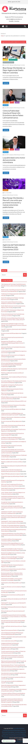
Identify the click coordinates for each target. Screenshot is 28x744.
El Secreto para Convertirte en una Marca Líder (12, 594)
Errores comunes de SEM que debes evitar (11, 333)
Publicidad (5, 105)
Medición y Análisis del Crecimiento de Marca (12, 372)
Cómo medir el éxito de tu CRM (8, 640)
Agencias (5, 59)
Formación (5, 102)
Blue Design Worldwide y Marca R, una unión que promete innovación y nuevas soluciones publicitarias (13, 202)
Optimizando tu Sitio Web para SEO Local (11, 582)
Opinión (17, 102)
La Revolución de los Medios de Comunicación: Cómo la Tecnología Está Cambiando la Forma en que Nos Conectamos (13, 451)
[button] (8, 741)
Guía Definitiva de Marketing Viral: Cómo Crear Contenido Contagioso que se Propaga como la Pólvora (13, 498)
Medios (11, 102)
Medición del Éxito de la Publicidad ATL (10, 459)
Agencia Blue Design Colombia (18, 65)
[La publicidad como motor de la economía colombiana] (14, 142)
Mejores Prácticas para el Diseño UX (9, 630)
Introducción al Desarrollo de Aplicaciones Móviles (13, 599)
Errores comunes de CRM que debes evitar (11, 421)
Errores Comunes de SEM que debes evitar (11, 409)
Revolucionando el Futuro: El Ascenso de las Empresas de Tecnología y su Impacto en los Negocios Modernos (12, 574)
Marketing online (13, 59)
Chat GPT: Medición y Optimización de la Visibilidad (13, 329)
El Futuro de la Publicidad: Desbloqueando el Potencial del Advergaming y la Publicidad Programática (12, 364)
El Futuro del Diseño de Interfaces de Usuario (12, 626)
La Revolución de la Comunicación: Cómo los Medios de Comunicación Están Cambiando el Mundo (12, 657)
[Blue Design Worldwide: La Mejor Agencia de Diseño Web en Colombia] (14, 52)
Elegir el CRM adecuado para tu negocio (10, 474)
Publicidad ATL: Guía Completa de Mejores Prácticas (14, 377)
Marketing (5, 190)
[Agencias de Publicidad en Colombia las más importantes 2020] (14, 229)
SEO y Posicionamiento (8, 62)
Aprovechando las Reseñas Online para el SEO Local (13, 401)
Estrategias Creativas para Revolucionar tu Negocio (13, 607)
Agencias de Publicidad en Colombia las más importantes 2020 (14, 247)
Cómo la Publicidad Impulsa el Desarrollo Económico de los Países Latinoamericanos (13, 114)
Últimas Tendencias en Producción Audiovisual (12, 611)
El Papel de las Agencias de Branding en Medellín (12, 476)
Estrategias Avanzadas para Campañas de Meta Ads (13, 465)
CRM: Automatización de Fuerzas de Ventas (11, 337)
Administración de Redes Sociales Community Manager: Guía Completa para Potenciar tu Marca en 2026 (14, 325)
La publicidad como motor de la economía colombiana (14, 160)
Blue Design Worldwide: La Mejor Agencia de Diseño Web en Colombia (14, 70)
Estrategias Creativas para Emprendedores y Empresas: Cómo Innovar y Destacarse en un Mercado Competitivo (12, 700)
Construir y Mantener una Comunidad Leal (11, 586)
